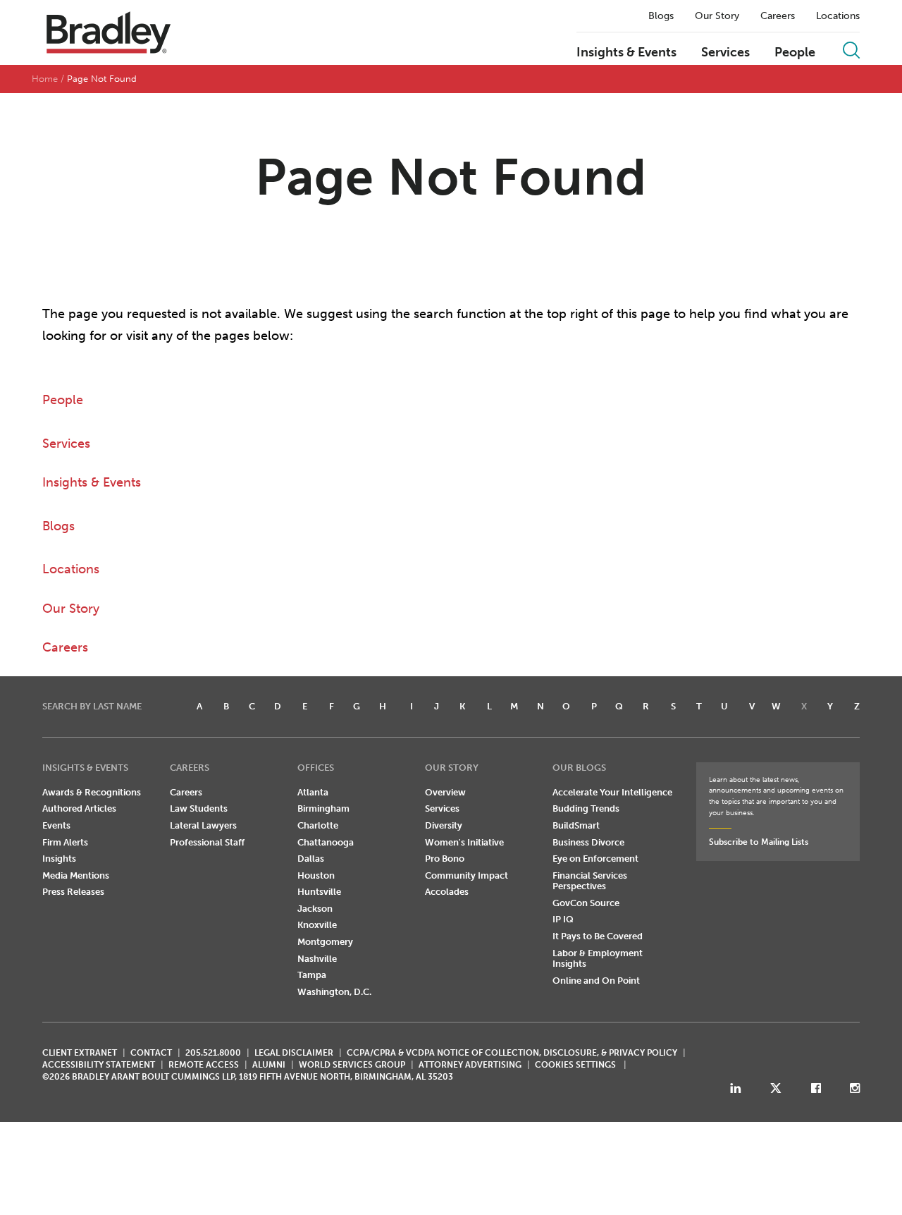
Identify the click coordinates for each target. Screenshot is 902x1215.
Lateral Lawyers (203, 825)
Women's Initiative (464, 842)
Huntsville (319, 891)
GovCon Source (585, 903)
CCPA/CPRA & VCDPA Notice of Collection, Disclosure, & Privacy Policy (512, 1053)
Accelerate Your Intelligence (612, 792)
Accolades (447, 891)
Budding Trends (585, 808)
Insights (59, 858)
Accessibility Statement (98, 1065)
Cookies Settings (575, 1065)
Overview (445, 792)
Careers (777, 16)
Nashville (317, 958)
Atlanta (312, 792)
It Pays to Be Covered (597, 936)
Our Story (717, 16)
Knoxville (317, 925)
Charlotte (317, 825)
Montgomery (325, 941)
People (794, 53)
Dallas (310, 858)
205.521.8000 (213, 1053)
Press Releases (73, 891)
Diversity (443, 825)
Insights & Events (626, 53)
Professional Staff (207, 842)
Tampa (311, 975)
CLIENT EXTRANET (79, 1053)
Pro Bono (444, 858)
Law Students (199, 808)
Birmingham (323, 808)
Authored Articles (79, 808)
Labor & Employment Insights (597, 959)
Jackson (315, 908)
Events (56, 825)
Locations (838, 16)
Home (45, 78)
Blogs (661, 16)
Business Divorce (588, 842)
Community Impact (466, 875)
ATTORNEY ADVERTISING (470, 1065)
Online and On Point (596, 980)
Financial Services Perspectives (589, 881)
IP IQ (563, 919)
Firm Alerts (65, 842)
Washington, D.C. (334, 992)
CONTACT (151, 1053)
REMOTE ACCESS (203, 1065)
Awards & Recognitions (91, 792)
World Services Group (352, 1065)
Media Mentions (75, 875)
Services (725, 53)
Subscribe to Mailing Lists (758, 842)
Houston (316, 875)
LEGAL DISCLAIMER (293, 1053)
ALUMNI (268, 1065)
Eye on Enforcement (595, 858)
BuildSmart (576, 825)
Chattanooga (325, 842)
